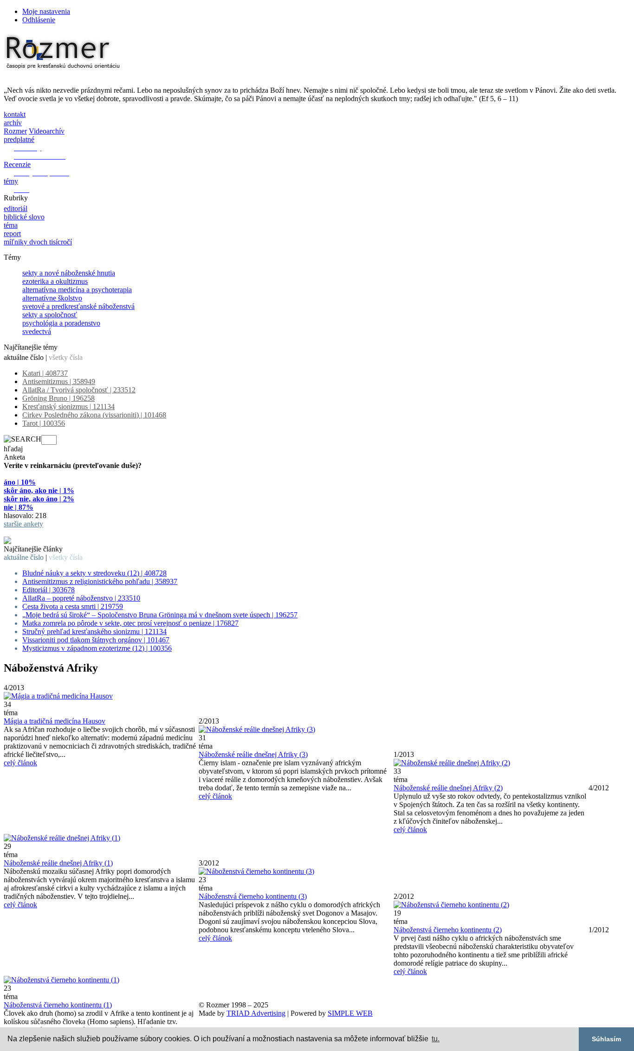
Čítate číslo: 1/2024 (32, 532)
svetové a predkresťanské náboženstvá (78, 306)
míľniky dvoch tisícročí (38, 242)
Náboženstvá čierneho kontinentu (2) (448, 930)
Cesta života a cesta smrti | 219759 (72, 606)
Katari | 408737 (45, 373)
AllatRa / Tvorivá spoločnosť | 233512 (79, 390)
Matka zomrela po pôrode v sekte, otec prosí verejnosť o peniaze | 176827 (130, 623)
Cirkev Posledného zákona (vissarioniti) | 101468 (94, 415)
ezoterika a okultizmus (55, 281)
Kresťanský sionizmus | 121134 (68, 406)
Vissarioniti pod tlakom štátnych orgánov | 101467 (95, 640)
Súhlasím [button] (606, 1039)
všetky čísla (66, 357)
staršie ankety (23, 524)
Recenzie (17, 164)
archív (13, 123)
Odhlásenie (38, 20)
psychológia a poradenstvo (61, 323)
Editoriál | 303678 (48, 590)
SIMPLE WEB (350, 1013)
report (12, 233)
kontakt (15, 114)
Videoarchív (47, 131)
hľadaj (13, 449)
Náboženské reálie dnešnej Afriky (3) (253, 754)
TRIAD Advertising (255, 1013)
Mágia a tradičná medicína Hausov (54, 721)
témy (11, 181)
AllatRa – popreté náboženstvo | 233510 (81, 598)
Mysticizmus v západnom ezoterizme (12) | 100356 (97, 648)
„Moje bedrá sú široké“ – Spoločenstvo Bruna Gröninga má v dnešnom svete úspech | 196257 (160, 615)
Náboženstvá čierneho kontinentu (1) (58, 1005)
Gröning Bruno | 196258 (58, 398)
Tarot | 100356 (43, 423)
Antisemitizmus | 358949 (58, 381)
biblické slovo (24, 217)
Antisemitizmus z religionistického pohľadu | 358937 (99, 581)
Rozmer (15, 131)
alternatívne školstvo (52, 298)
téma (11, 225)
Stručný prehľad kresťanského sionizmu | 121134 (94, 631)
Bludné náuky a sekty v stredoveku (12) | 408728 (94, 573)
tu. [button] (436, 1039)
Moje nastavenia (46, 11)
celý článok (20, 763)
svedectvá (36, 331)
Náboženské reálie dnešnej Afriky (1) (58, 863)
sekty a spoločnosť (49, 315)
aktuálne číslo (24, 357)
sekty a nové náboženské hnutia (68, 273)
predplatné (19, 139)
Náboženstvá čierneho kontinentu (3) (253, 896)
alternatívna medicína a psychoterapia (77, 290)
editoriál (15, 208)
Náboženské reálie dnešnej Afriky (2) (448, 788)
